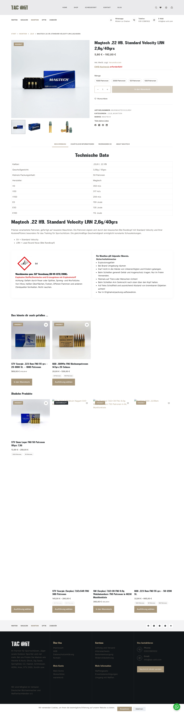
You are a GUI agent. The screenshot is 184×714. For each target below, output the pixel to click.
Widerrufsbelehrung (104, 657)
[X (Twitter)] (99, 125)
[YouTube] (165, 626)
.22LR (109, 113)
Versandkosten (115, 62)
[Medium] (171, 626)
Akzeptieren (124, 709)
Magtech (106, 117)
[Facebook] (95, 125)
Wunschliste (58, 674)
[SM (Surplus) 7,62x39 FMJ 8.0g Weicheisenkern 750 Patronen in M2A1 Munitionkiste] (112, 492)
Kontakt (107, 7)
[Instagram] (159, 626)
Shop (76, 7)
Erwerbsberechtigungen (106, 674)
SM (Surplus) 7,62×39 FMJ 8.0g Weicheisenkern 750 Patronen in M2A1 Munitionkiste (112, 594)
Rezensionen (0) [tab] (105, 144)
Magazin (24, 20)
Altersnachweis (102, 651)
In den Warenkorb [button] (22, 382)
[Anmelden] (166, 7)
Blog (120, 7)
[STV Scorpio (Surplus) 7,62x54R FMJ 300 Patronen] (71, 492)
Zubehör (53, 20)
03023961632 (150, 651)
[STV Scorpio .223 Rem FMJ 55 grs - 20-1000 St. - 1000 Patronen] (30, 340)
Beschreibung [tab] (60, 144)
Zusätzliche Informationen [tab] (82, 144)
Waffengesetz (101, 671)
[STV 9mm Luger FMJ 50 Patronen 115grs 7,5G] (30, 418)
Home (64, 7)
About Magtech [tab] (123, 144)
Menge (98, 75)
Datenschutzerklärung (63, 654)
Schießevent (91, 7)
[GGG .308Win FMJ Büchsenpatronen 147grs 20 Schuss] (71, 340)
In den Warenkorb (142, 89)
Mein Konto (58, 671)
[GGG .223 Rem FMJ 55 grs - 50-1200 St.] (153, 492)
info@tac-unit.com (165, 21)
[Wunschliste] (160, 7)
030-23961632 (144, 21)
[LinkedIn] (107, 125)
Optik (44, 20)
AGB (55, 651)
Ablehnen (139, 709)
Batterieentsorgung (104, 654)
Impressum (58, 648)
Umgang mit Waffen (104, 677)
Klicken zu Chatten (122, 21)
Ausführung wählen (63, 382)
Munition (35, 20)
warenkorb (58, 677)
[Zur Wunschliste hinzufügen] (46, 325)
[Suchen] (156, 7)
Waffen (14, 20)
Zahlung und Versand (105, 648)
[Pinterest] (103, 125)
